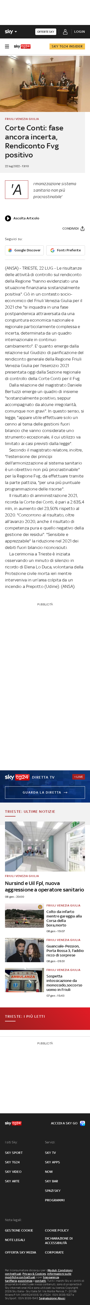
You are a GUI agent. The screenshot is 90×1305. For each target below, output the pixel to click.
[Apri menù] (7, 46)
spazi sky (52, 1191)
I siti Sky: (11, 1142)
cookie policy (57, 1230)
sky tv (50, 1153)
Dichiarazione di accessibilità (58, 1241)
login (79, 31)
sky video (13, 1172)
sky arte (12, 1181)
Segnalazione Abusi (52, 1298)
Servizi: (50, 1142)
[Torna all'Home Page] (22, 46)
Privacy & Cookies (34, 1274)
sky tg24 (12, 1162)
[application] (22, 218)
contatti (40, 1281)
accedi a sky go (64, 1123)
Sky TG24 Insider (67, 46)
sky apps (52, 1162)
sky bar (51, 1181)
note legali (15, 1240)
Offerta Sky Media (20, 1252)
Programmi (54, 1200)
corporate (54, 1252)
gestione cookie (19, 1230)
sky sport (13, 1153)
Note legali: (13, 1220)
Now (49, 1172)
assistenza (25, 1281)
